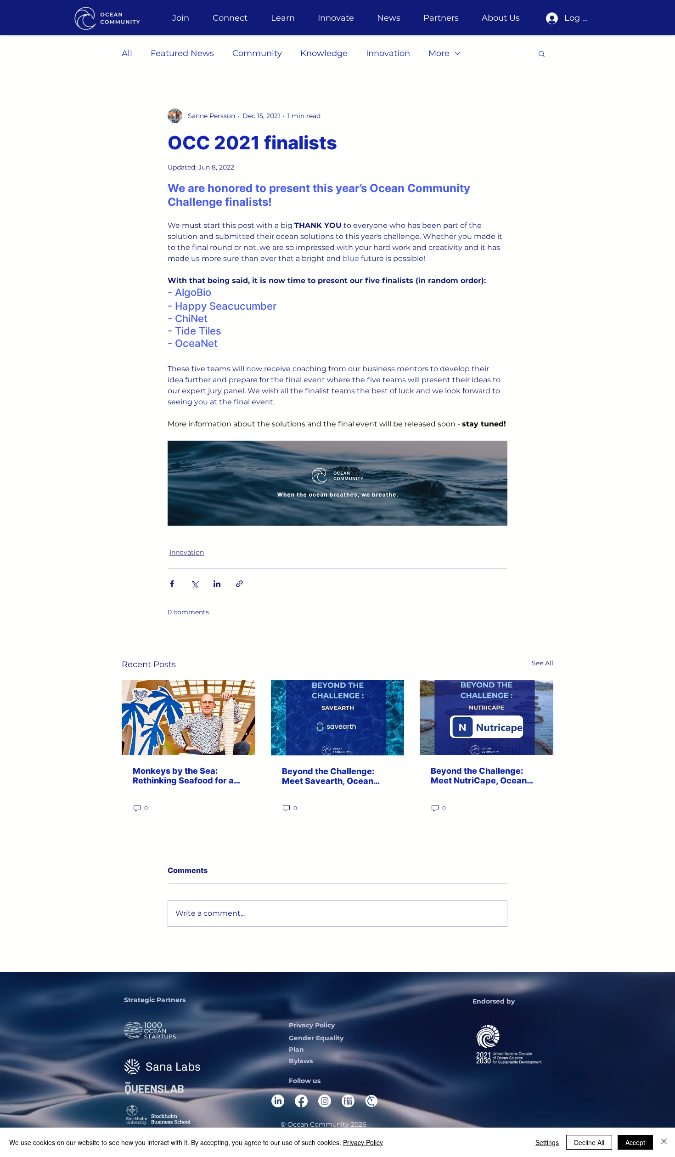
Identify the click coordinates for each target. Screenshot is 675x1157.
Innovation (388, 53)
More (439, 53)
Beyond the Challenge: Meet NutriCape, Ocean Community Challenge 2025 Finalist (479, 775)
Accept (635, 1142)
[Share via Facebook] (172, 583)
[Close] (663, 1142)
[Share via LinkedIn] (217, 583)
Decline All (589, 1142)
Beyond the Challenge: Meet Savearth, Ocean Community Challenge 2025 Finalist (328, 776)
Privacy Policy (363, 1142)
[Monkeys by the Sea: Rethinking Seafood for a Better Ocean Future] (188, 717)
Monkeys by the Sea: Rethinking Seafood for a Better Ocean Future (183, 775)
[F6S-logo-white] (348, 1101)
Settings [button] (547, 1142)
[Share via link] (239, 583)
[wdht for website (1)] (371, 1101)
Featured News (182, 53)
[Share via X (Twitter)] (194, 583)
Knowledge (324, 53)
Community (257, 53)
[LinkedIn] (277, 1101)
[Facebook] (301, 1101)
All (127, 53)
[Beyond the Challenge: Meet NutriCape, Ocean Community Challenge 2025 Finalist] (486, 717)
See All (542, 663)
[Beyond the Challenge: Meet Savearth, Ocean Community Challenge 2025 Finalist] (338, 717)
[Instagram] (324, 1101)
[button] (180, 18)
